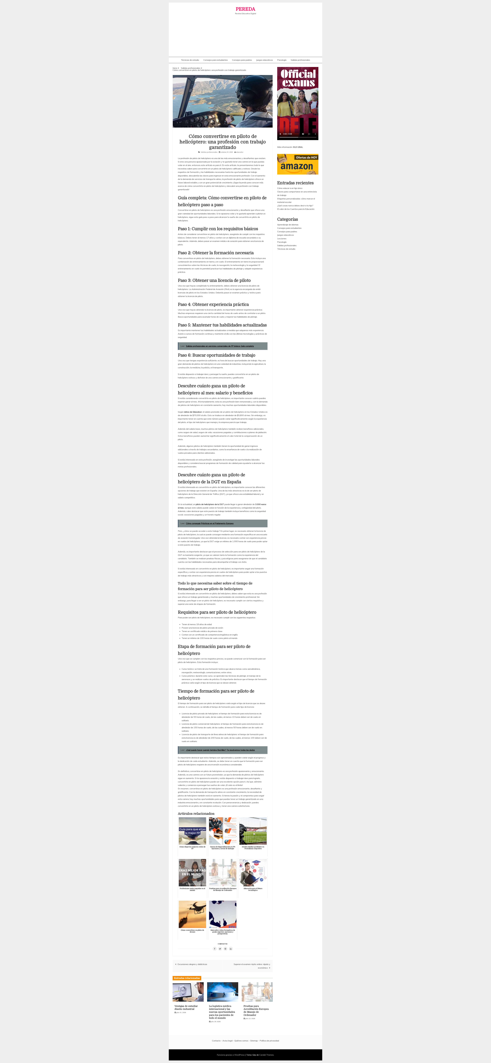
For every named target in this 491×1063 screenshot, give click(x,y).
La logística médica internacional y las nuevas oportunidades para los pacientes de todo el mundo (222, 1012)
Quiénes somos (241, 1040)
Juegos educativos (264, 60)
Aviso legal (227, 1040)
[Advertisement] (245, 34)
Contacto (216, 1040)
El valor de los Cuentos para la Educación (295, 209)
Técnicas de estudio (190, 60)
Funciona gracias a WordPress (231, 1055)
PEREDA (245, 9)
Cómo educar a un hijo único (289, 188)
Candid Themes (266, 1055)
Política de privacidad (269, 1040)
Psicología (281, 60)
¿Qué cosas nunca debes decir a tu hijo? (295, 205)
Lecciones (281, 238)
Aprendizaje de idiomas (287, 224)
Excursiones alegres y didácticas (192, 964)
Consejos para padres (242, 60)
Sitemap (254, 1040)
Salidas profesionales (300, 60)
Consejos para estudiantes (215, 60)
